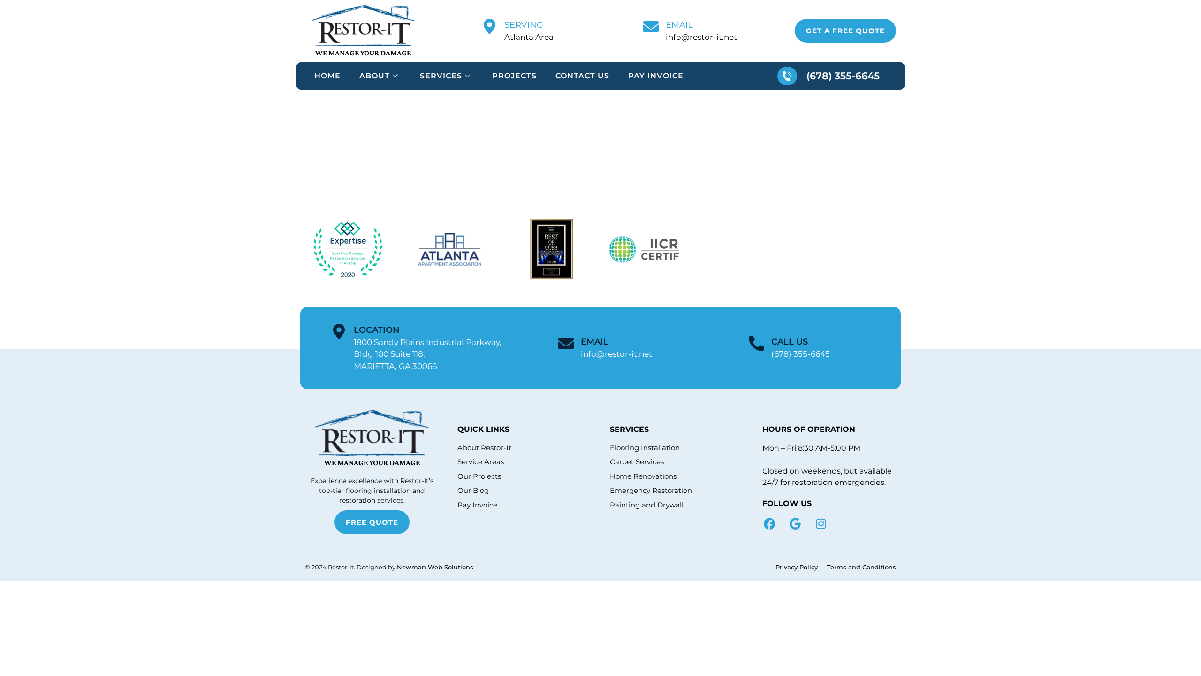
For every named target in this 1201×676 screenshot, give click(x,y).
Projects (514, 75)
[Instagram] (821, 524)
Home (327, 75)
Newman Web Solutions (435, 567)
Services (441, 75)
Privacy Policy (796, 567)
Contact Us (582, 75)
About (374, 75)
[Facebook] (769, 524)
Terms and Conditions (861, 567)
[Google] (795, 524)
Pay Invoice (656, 75)
